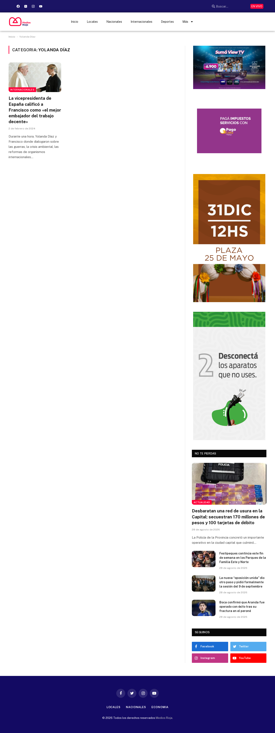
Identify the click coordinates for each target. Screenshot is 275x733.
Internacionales (141, 21)
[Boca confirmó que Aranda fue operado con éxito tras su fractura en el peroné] (203, 608)
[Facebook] (18, 6)
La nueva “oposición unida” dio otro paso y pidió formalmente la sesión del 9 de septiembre (241, 582)
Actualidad (202, 502)
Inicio (74, 21)
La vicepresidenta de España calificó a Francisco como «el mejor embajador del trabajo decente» (35, 110)
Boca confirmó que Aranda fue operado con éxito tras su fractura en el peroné (241, 607)
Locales (92, 21)
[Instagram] (33, 6)
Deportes (167, 21)
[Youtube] (40, 6)
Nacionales (114, 21)
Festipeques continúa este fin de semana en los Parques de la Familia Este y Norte (242, 558)
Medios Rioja (164, 717)
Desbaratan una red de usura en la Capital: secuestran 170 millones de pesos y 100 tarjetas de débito (228, 516)
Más (185, 21)
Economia (159, 707)
